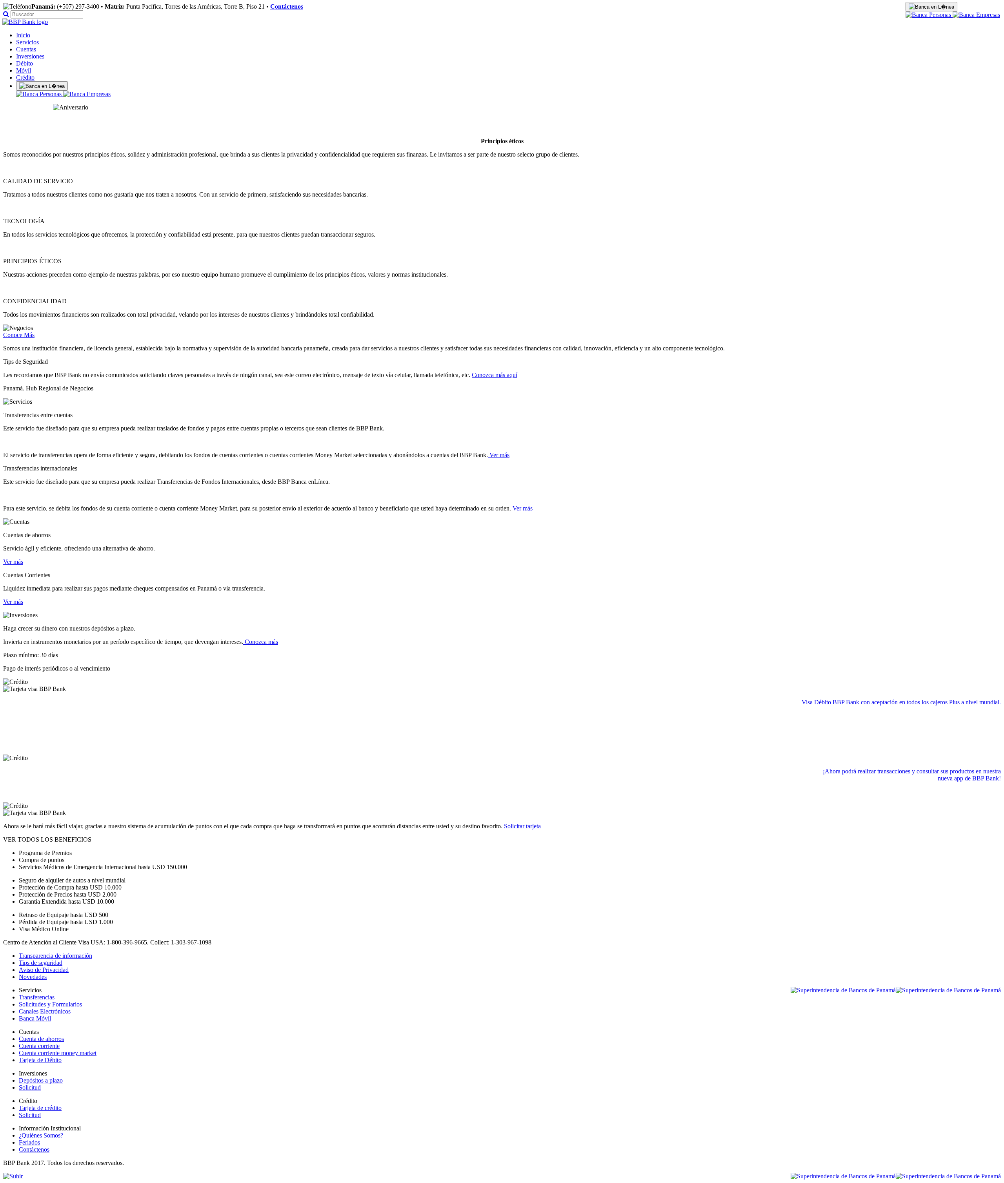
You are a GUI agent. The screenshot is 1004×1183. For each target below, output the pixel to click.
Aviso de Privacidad (44, 969)
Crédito (25, 77)
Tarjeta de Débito (40, 1060)
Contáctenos (286, 6)
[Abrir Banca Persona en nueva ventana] (929, 14)
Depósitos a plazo (41, 1080)
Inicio (23, 35)
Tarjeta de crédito (40, 1108)
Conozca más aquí (494, 375)
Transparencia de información (55, 955)
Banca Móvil (35, 1018)
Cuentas (26, 49)
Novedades (33, 976)
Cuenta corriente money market (57, 1053)
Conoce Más (19, 335)
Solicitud (30, 1087)
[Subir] (13, 1176)
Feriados (29, 1142)
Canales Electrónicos (45, 1011)
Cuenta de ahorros (41, 1038)
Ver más (498, 455)
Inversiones (30, 56)
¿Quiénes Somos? (41, 1135)
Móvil (23, 70)
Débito (24, 63)
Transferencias (37, 997)
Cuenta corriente (39, 1046)
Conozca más (260, 641)
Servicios (27, 42)
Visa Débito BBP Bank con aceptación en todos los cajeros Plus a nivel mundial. (901, 702)
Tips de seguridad (40, 962)
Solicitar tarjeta (522, 826)
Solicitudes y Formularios (50, 1004)
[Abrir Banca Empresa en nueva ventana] (976, 14)
